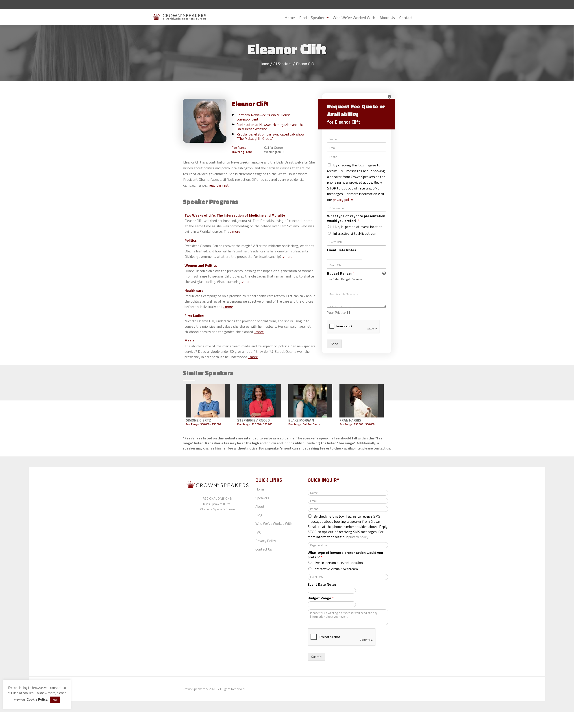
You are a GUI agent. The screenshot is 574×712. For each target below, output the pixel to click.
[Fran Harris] (361, 400)
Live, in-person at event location (357, 226)
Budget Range (321, 598)
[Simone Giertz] (208, 400)
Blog (258, 515)
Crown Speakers (194, 688)
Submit (418, 18)
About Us (387, 18)
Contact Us (263, 549)
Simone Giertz (198, 420)
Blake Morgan (301, 420)
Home (290, 18)
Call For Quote (311, 424)
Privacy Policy (265, 540)
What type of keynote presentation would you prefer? (356, 218)
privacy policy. (343, 199)
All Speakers (282, 63)
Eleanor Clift (305, 63)
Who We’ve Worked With (354, 18)
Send (334, 343)
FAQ (258, 532)
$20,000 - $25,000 (262, 424)
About (260, 506)
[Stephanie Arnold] (259, 400)
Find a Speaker (312, 18)
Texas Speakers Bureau (217, 504)
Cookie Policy (37, 699)
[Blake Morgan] (310, 400)
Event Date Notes (341, 250)
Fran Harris (350, 420)
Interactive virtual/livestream (355, 233)
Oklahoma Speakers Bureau (217, 509)
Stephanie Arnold (253, 420)
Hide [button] (54, 699)
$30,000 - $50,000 (210, 424)
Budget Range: (340, 273)
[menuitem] (290, 18)
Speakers (262, 498)
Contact (406, 18)
